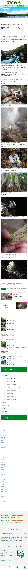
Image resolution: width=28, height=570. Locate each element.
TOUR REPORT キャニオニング (10, 381)
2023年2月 (3, 481)
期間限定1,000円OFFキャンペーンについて (15, 356)
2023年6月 (3, 472)
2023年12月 (3, 457)
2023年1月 (3, 484)
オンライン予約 (17, 568)
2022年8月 (3, 494)
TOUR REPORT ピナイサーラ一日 (11, 387)
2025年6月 (3, 430)
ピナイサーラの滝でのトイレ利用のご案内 (9, 339)
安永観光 (11, 538)
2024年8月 (3, 437)
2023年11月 (3, 459)
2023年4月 (3, 477)
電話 (25, 568)
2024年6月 (3, 442)
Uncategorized (6, 402)
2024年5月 (3, 445)
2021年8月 (3, 499)
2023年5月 (3, 474)
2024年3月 (3, 450)
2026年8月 (3, 423)
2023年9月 (3, 464)
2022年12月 (3, 486)
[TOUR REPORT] (6, 296)
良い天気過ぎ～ (6, 305)
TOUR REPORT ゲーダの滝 (9, 384)
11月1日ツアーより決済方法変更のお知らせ (15, 342)
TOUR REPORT (6, 24)
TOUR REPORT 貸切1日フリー (10, 393)
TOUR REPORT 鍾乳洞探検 (16, 24)
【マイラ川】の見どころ (11, 318)
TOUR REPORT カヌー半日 (9, 378)
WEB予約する (20, 5)
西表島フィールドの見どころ (9, 411)
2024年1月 (3, 454)
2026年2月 (3, 425)
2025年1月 (3, 432)
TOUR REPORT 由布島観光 (9, 390)
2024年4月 (3, 447)
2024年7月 (3, 440)
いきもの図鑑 (6, 405)
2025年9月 (3, 427)
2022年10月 (3, 491)
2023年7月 (3, 469)
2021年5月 (3, 501)
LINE (9, 568)
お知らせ (5, 408)
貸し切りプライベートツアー (6, 331)
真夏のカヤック (10, 327)
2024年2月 (3, 452)
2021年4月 (3, 503)
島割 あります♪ (4, 352)
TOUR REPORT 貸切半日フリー (10, 396)
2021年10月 (3, 496)
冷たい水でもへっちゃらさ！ (19, 296)
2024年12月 (3, 435)
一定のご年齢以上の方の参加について (8, 335)
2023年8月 (3, 467)
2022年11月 (3, 489)
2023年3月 (3, 479)
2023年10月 (3, 462)
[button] (23, 526)
